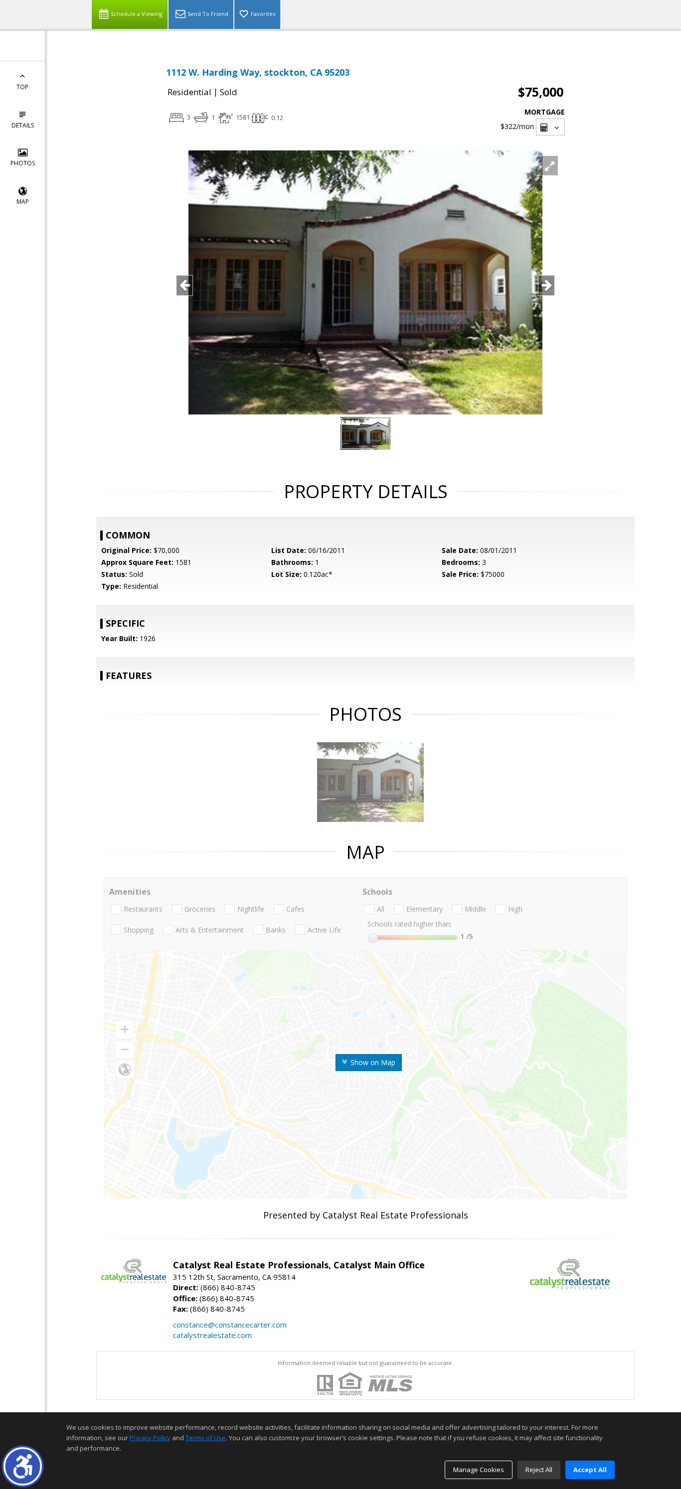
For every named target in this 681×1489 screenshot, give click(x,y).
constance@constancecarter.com (230, 1325)
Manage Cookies (478, 1469)
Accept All (590, 1469)
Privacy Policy (150, 1437)
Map (22, 201)
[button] (22, 1466)
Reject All (538, 1469)
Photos (22, 163)
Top (22, 87)
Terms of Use (205, 1437)
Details (22, 125)
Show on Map (371, 1062)
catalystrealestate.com (212, 1335)
